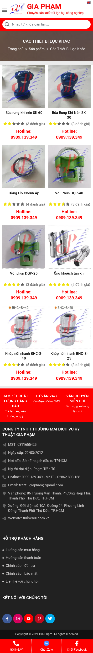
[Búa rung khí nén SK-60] (23, 86)
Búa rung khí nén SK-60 (23, 113)
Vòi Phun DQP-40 (69, 193)
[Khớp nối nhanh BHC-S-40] (23, 327)
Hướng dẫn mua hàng (23, 550)
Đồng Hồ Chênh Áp (24, 193)
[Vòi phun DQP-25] (23, 246)
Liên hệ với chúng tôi (22, 581)
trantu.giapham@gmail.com (41, 485)
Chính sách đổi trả (20, 565)
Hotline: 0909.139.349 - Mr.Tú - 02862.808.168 (44, 477)
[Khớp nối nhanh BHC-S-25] (69, 327)
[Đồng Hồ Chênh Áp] (23, 166)
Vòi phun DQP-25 (24, 273)
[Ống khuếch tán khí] (69, 246)
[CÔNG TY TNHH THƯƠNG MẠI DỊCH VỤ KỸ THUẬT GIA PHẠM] (46, 9)
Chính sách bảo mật (21, 573)
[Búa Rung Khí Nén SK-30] (69, 86)
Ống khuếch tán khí (69, 273)
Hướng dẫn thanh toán (23, 558)
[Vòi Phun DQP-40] (69, 166)
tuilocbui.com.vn (36, 518)
